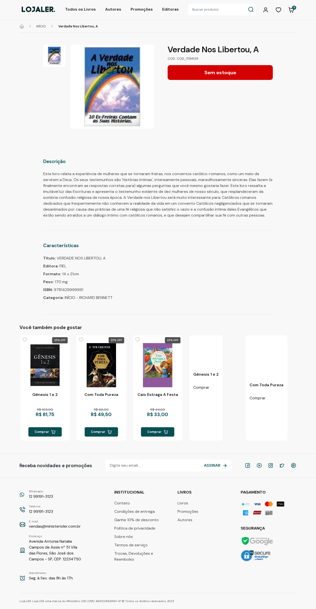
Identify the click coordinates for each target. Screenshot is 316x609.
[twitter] (282, 465)
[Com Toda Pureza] (101, 365)
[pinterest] (293, 465)
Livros (183, 503)
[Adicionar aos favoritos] (24, 339)
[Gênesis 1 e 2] (45, 365)
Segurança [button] (253, 528)
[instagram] (270, 465)
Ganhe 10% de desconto (136, 519)
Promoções (142, 9)
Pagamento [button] (254, 492)
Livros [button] (185, 492)
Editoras (170, 9)
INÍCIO (41, 26)
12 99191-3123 (41, 494)
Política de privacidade (134, 528)
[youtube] (259, 465)
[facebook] (248, 465)
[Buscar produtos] (251, 9)
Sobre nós (123, 536)
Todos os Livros (80, 9)
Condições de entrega (134, 511)
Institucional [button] (129, 492)
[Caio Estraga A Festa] (157, 365)
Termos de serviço (131, 545)
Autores (113, 9)
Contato (122, 503)
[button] (266, 9)
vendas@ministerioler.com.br (55, 524)
